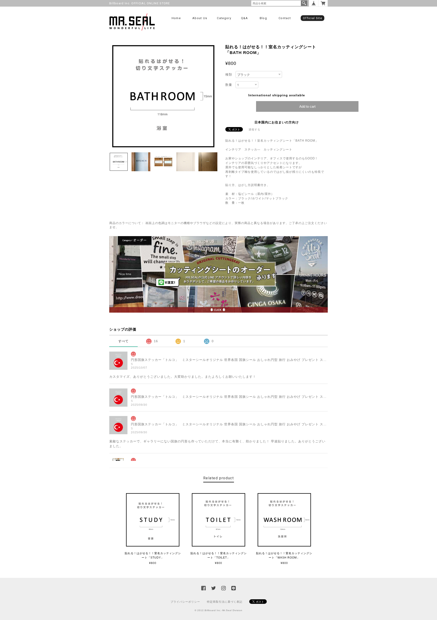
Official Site (312, 18)
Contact (285, 18)
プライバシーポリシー (185, 601)
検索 (304, 3)
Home (176, 18)
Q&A (244, 18)
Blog (263, 18)
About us (199, 18)
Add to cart (307, 106)
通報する (254, 129)
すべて (123, 341)
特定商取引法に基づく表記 (224, 601)
